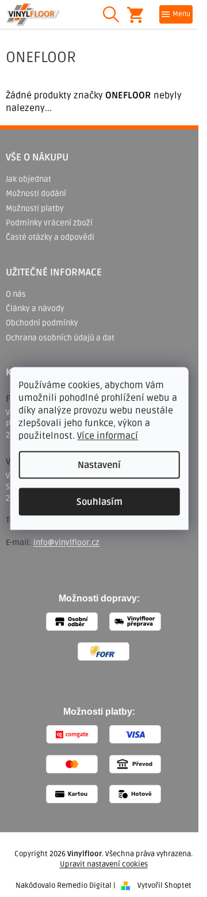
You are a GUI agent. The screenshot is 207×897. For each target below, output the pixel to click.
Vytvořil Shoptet (164, 885)
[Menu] (176, 14)
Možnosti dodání (36, 193)
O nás (16, 294)
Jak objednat (28, 179)
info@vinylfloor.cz (66, 542)
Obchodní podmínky (42, 323)
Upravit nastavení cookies (104, 864)
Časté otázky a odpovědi (50, 237)
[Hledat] (110, 14)
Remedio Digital (84, 885)
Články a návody (35, 308)
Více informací (107, 436)
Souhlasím (99, 502)
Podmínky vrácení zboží (49, 223)
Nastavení (99, 465)
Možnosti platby (35, 208)
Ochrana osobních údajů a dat (60, 338)
